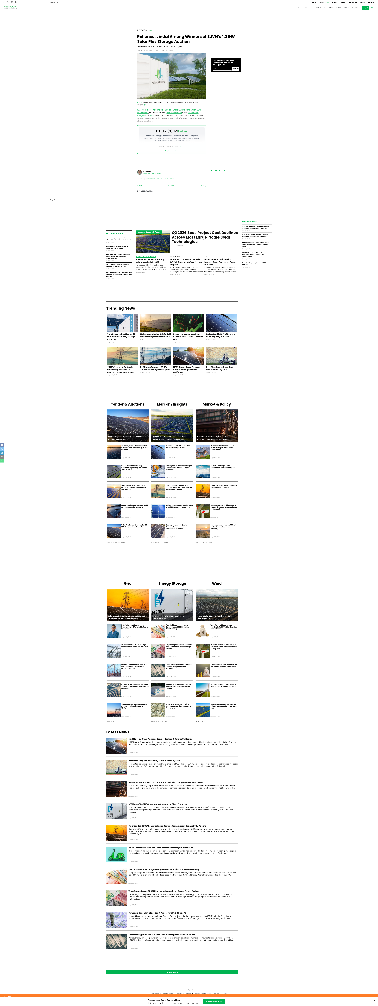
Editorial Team (167, 994)
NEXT (203, 186)
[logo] (10, 8)
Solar (172, 179)
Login (366, 8)
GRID (307, 8)
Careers (188, 994)
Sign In (182, 146)
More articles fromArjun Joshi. (152, 173)
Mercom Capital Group (203, 994)
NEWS (314, 2)
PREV (140, 186)
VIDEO (346, 8)
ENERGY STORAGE (319, 8)
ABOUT (362, 2)
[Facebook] (4, 2)
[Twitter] (12, 2)
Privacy (217, 994)
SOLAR (299, 8)
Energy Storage (150, 179)
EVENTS (343, 2)
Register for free (171, 151)
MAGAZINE (356, 8)
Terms (225, 994)
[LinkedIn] (16, 2)
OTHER (338, 8)
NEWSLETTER (353, 2)
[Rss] (8, 2)
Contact (179, 994)
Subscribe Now (214, 1001)
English (52, 2)
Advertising (155, 994)
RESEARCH (335, 2)
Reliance (159, 179)
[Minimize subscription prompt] (374, 1000)
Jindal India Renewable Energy (165, 110)
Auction (140, 179)
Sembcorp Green (188, 110)
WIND (331, 8)
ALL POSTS (172, 186)
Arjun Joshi (150, 50)
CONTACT (371, 2)
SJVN (166, 179)
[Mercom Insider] (324, 2)
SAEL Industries (144, 110)
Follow (139, 102)
